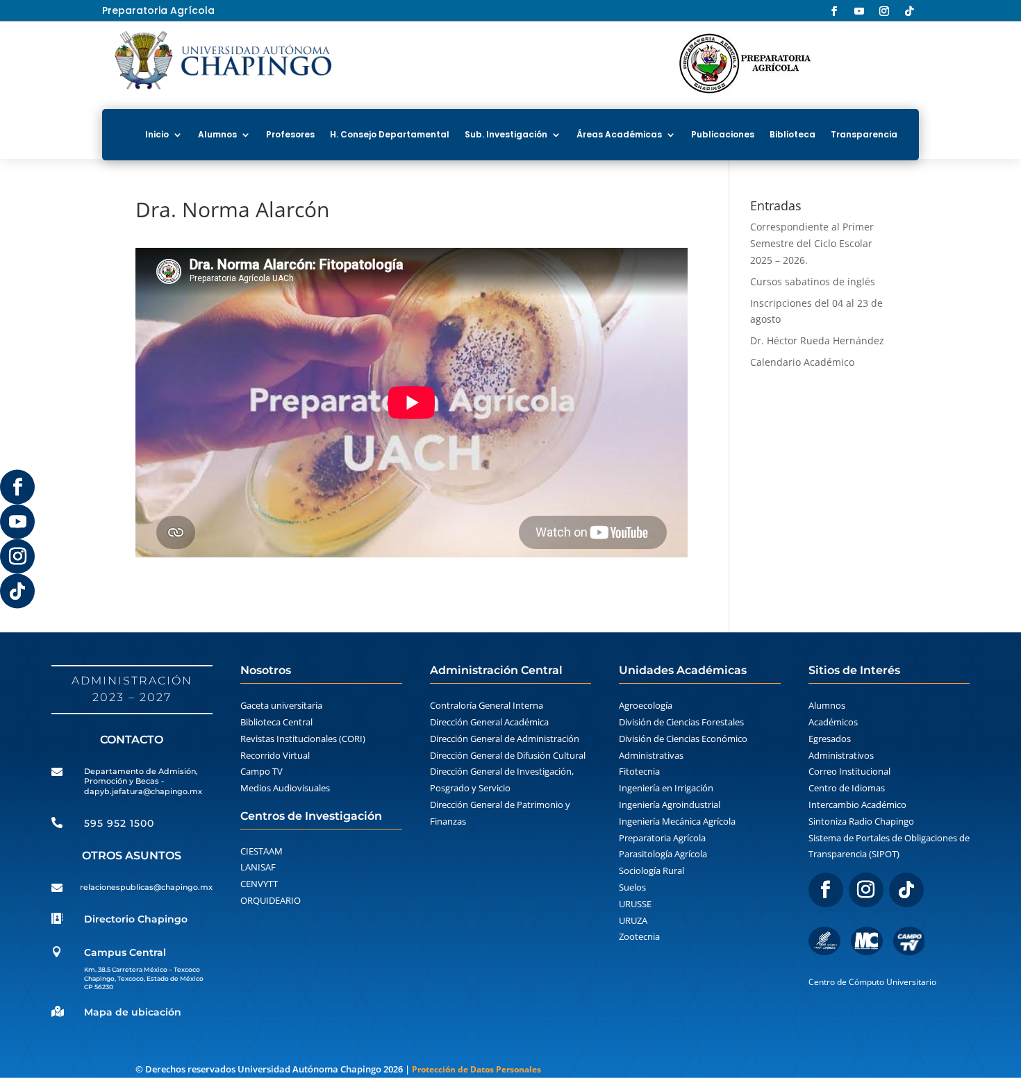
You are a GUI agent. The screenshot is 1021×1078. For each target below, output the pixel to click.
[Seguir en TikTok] (17, 591)
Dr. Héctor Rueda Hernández (817, 340)
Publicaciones (722, 134)
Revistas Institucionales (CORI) (302, 738)
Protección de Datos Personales (476, 1069)
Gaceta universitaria (281, 705)
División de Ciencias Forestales (681, 722)
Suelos (632, 887)
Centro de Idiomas (846, 788)
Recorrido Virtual (275, 755)
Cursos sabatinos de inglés (812, 281)
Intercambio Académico (857, 804)
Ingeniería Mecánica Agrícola (677, 821)
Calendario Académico (802, 362)
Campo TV (261, 771)
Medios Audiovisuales (285, 788)
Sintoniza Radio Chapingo (861, 821)
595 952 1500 (119, 823)
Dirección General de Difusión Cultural (508, 755)
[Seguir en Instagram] (17, 556)
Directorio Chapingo (136, 919)
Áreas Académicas (619, 134)
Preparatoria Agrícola (662, 838)
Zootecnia (639, 936)
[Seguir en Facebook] (17, 487)
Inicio (157, 134)
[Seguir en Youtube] (17, 522)
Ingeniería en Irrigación (666, 788)
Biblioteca (792, 134)
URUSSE (635, 904)
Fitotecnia (639, 771)
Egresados (829, 738)
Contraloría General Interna (486, 705)
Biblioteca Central (276, 722)
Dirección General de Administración (504, 738)
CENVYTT (259, 883)
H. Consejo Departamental (389, 134)
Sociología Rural (651, 870)
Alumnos (217, 134)
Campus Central (125, 952)
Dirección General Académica (489, 722)
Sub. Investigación (506, 134)
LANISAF (258, 867)
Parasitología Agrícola (663, 854)
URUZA (633, 920)
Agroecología (645, 705)
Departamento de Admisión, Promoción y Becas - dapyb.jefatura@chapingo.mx (143, 781)
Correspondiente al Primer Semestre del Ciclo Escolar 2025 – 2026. (812, 243)
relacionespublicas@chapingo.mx (146, 887)
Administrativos (841, 755)
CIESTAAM (261, 851)
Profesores (290, 134)
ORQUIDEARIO (270, 900)
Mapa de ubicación (132, 1012)
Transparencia (864, 134)
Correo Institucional (849, 771)
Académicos (833, 722)
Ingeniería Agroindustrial (669, 804)
